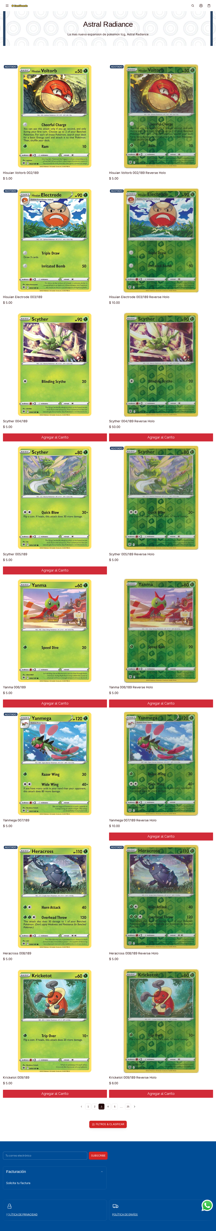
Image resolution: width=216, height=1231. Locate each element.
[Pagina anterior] (81, 1107)
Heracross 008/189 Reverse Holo (133, 953)
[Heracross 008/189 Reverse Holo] (161, 897)
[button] (193, 5)
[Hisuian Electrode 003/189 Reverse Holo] (161, 240)
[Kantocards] (19, 5)
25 (128, 1106)
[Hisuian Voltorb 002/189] (55, 116)
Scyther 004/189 (15, 421)
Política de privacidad (22, 1214)
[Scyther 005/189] (55, 498)
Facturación (16, 1172)
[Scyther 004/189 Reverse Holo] (161, 365)
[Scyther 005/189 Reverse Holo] (161, 498)
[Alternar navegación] (7, 5)
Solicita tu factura (18, 1183)
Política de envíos (125, 1214)
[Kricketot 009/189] (55, 1021)
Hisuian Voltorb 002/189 (21, 173)
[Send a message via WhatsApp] (207, 1205)
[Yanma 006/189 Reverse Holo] (161, 631)
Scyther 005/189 (15, 554)
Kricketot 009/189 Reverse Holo (133, 1077)
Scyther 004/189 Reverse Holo (132, 421)
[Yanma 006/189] (55, 631)
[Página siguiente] (135, 1107)
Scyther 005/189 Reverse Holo (131, 554)
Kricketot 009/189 (16, 1077)
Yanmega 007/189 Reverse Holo (133, 820)
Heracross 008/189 (17, 953)
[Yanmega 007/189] (55, 764)
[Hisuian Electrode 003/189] (55, 240)
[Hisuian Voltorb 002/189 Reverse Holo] (161, 116)
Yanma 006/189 (14, 687)
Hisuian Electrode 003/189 (22, 297)
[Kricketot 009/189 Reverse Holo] (161, 1021)
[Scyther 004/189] (55, 365)
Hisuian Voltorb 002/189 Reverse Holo (137, 173)
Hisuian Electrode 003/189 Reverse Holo (139, 297)
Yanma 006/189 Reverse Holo (131, 687)
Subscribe (98, 1155)
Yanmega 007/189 (16, 820)
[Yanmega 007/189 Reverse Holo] (161, 764)
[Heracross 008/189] (55, 897)
